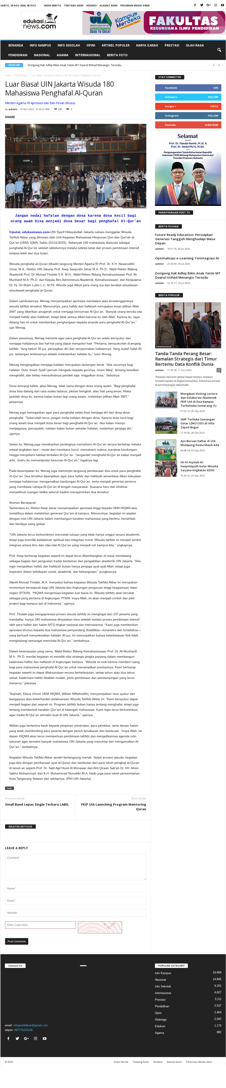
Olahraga (160, 1019)
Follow (213, 97)
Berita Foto (117, 55)
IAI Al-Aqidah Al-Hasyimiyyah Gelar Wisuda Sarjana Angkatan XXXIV (199, 466)
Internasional (87, 55)
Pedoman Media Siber (135, 5)
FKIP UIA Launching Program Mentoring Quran (113, 806)
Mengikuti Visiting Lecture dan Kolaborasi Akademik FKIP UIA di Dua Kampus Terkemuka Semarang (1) (199, 400)
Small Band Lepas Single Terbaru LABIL (37, 804)
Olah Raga (195, 45)
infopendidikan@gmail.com (30, 1025)
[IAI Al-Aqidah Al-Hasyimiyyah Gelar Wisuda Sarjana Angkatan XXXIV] (166, 468)
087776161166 (23, 1030)
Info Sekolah (69, 45)
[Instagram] (215, 5)
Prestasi (172, 45)
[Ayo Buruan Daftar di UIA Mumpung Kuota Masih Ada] (166, 454)
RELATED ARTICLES (20, 826)
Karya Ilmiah (147, 45)
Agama (62, 55)
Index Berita (52, 5)
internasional (163, 346)
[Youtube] (222, 5)
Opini (91, 45)
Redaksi (91, 5)
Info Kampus (40, 45)
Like (215, 87)
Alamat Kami (109, 5)
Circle (214, 106)
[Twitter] (202, 5)
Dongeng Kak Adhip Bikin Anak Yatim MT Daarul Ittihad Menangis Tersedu (187, 275)
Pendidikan (17, 55)
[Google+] (208, 5)
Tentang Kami (74, 5)
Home (8, 75)
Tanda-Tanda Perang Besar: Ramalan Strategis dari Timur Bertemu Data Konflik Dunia (186, 359)
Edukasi (160, 1026)
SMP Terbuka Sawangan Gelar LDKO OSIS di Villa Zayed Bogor (198, 423)
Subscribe (211, 124)
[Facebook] (195, 5)
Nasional (42, 55)
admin (13, 109)
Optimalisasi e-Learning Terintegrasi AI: (187, 258)
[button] (219, 50)
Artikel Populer (116, 45)
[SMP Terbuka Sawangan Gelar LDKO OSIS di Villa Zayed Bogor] (166, 425)
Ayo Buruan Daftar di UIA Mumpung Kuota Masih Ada (200, 443)
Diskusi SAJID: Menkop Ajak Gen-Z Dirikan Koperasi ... (61, 65)
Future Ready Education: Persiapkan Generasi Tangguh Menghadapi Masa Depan (185, 238)
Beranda (15, 45)
